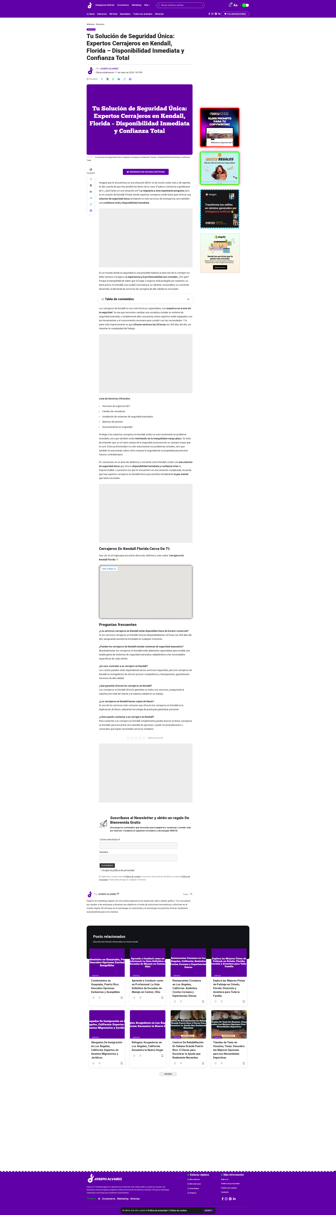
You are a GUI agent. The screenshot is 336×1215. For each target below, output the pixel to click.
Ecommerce (108, 1198)
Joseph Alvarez (109, 68)
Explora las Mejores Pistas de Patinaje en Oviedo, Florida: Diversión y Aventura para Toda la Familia (229, 988)
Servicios (100, 24)
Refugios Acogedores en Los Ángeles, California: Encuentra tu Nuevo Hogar (147, 1046)
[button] (208, 1210)
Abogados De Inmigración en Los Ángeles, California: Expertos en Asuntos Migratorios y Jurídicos (106, 1050)
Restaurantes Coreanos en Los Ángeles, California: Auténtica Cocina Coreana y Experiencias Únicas (186, 988)
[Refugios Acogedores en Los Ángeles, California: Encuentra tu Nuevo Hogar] (147, 1024)
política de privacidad (123, 870)
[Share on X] (107, 79)
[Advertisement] (146, 237)
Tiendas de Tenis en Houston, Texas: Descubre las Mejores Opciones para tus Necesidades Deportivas (229, 1050)
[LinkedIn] (219, 14)
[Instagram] (212, 14)
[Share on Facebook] (101, 79)
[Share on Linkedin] (118, 79)
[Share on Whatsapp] (113, 79)
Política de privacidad (157, 1210)
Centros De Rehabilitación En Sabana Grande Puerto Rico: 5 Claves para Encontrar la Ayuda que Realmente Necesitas (188, 1050)
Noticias (135, 1198)
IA (99, 1198)
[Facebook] (209, 14)
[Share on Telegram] (91, 198)
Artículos (90, 24)
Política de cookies (178, 1210)
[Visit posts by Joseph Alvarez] (90, 71)
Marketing (122, 1198)
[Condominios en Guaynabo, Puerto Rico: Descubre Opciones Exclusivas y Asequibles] (107, 962)
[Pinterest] (216, 14)
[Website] (191, 894)
